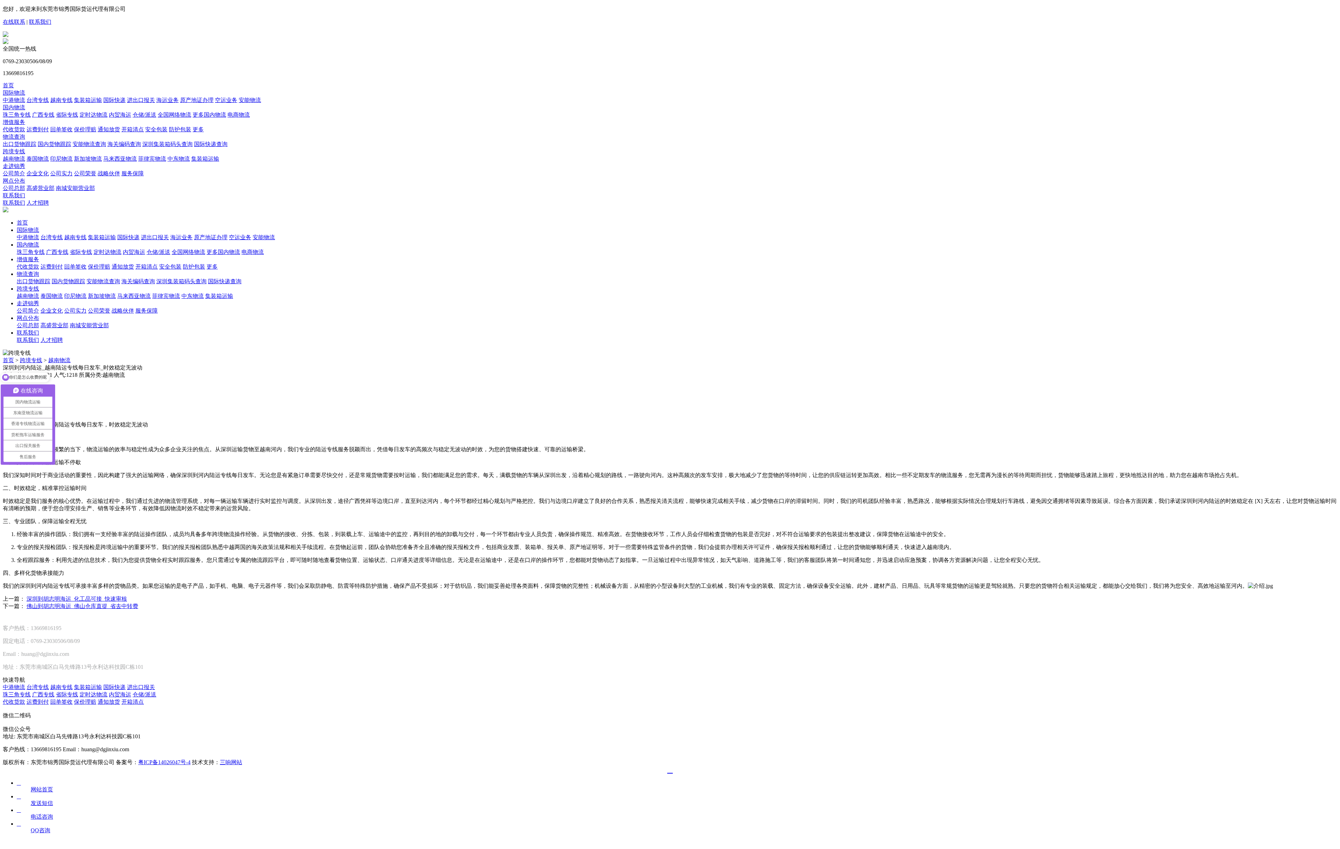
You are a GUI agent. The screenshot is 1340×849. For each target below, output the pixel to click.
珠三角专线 (17, 115)
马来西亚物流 (120, 159)
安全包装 (156, 129)
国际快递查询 (211, 144)
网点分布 (14, 181)
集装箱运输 (88, 100)
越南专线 (61, 100)
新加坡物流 (88, 159)
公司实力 (61, 173)
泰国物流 (38, 159)
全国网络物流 (174, 115)
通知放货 (109, 129)
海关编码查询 (124, 144)
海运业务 (167, 100)
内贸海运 (120, 115)
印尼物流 (61, 159)
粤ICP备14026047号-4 (164, 762)
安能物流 (250, 100)
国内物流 (14, 107)
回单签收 (61, 129)
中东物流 (179, 159)
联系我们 (40, 22)
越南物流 (14, 159)
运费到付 (38, 129)
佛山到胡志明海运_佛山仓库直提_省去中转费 (82, 606)
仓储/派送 (144, 115)
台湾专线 (38, 100)
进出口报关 (141, 100)
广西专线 (43, 115)
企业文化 (38, 173)
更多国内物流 (209, 115)
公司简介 (14, 173)
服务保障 (132, 173)
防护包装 (180, 129)
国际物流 (14, 93)
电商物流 (239, 115)
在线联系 (14, 22)
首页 (8, 85)
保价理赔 (85, 129)
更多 (198, 129)
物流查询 (14, 137)
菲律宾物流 (152, 159)
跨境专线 (14, 151)
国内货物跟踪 (54, 144)
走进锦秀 (14, 166)
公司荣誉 (85, 173)
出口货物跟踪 (19, 144)
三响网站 (231, 762)
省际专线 (67, 115)
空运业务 (226, 100)
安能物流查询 (89, 144)
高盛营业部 (40, 188)
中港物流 (14, 100)
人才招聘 (38, 203)
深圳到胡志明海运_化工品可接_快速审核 (77, 599)
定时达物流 (93, 115)
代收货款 (14, 129)
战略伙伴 (109, 173)
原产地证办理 (197, 100)
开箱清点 (132, 129)
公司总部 (14, 188)
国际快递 (114, 100)
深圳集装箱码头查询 (167, 144)
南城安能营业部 (75, 188)
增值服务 (14, 122)
